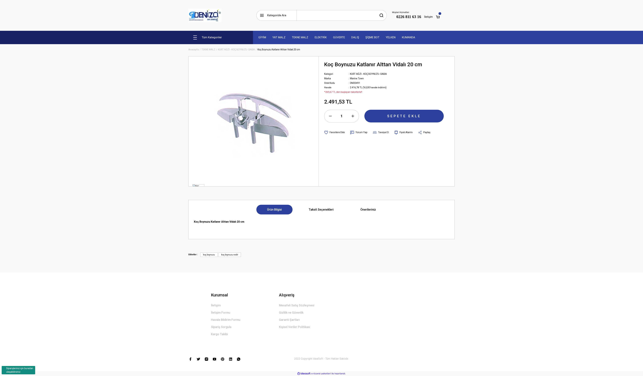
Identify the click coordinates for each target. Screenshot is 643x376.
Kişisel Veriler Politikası (294, 327)
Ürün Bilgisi (274, 209)
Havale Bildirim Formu (225, 319)
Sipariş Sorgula (221, 327)
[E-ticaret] (321, 373)
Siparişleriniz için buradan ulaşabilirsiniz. (19, 370)
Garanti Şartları (289, 319)
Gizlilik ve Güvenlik (291, 312)
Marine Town (357, 78)
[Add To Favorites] (334, 132)
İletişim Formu (220, 312)
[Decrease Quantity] (330, 116)
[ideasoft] (304, 373)
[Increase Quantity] (353, 116)
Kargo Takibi (219, 334)
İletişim (428, 16)
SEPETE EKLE (404, 116)
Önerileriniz (368, 209)
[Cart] (438, 17)
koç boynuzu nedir (229, 255)
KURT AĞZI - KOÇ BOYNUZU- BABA (368, 74)
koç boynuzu (209, 255)
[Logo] (205, 15)
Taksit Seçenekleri (321, 209)
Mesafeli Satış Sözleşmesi (296, 305)
